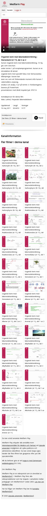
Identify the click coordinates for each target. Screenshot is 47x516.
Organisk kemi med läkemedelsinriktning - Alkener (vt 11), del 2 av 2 (11, 318)
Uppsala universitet (15, 496)
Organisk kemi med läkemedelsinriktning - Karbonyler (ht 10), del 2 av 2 (34, 163)
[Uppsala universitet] (4, 4)
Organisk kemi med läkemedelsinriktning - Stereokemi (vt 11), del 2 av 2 (11, 296)
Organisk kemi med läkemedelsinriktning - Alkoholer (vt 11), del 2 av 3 (11, 407)
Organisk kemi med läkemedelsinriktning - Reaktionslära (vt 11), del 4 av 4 (11, 252)
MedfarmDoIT (7, 476)
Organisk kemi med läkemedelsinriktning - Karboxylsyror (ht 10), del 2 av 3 (34, 185)
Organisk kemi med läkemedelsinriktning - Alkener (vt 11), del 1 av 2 (34, 296)
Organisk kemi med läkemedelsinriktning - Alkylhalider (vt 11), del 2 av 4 (11, 363)
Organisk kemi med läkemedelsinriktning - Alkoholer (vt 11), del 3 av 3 (34, 407)
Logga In (17, 10)
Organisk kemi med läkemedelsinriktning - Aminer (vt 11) (10, 430)
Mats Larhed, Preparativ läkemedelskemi (16, 99)
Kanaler (10, 10)
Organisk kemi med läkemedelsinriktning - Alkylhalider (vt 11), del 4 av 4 (11, 385)
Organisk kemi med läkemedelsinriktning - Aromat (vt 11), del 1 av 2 (34, 318)
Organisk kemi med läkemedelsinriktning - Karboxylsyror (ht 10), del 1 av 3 (11, 185)
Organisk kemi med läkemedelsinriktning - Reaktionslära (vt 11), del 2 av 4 (11, 229)
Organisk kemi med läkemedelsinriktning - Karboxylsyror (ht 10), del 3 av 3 (11, 207)
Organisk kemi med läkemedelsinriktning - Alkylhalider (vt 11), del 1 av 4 (34, 341)
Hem (3, 10)
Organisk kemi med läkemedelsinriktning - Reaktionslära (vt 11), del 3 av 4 (34, 229)
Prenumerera (9, 124)
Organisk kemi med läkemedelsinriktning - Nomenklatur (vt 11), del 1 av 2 (35, 252)
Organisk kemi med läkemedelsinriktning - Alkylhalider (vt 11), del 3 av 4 (34, 363)
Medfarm (17, 4)
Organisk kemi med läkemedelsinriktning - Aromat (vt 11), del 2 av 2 (11, 341)
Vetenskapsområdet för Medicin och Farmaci (19, 445)
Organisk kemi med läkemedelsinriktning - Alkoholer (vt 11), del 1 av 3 (34, 385)
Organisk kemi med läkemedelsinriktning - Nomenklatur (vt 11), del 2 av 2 (12, 274)
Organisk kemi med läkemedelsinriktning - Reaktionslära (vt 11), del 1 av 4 (34, 207)
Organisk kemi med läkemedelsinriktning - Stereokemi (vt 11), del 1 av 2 (34, 274)
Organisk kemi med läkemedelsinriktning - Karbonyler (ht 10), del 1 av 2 (11, 163)
